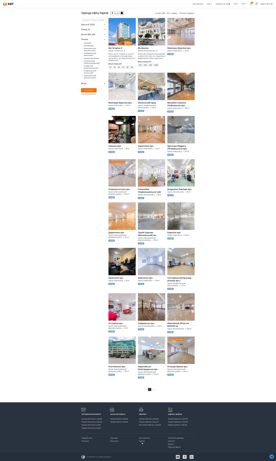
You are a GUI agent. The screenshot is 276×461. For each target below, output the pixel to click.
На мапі (117, 13)
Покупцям (114, 438)
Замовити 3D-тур (222, 4)
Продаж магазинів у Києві (91, 428)
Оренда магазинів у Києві (91, 425)
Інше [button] (209, 4)
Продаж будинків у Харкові (178, 422)
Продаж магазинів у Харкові (91, 422)
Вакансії (171, 444)
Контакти (171, 441)
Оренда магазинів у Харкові (91, 419)
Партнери (85, 441)
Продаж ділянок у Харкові (177, 425)
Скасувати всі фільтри (88, 94)
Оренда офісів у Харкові (119, 419)
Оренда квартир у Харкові (149, 419)
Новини (142, 441)
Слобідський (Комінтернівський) (91, 67)
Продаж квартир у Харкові (149, 422)
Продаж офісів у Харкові (119, 422)
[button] (257, 4)
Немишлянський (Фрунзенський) (90, 49)
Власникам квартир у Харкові (150, 425)
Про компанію (198, 4)
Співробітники (86, 438)
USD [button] (235, 4)
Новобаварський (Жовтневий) (90, 54)
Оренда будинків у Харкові (178, 419)
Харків (174, 13)
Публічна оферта (174, 447)
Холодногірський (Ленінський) (90, 72)
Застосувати (88, 90)
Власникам (114, 441)
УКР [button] (243, 4)
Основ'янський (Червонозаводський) (92, 62)
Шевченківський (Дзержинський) (90, 77)
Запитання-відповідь (176, 438)
